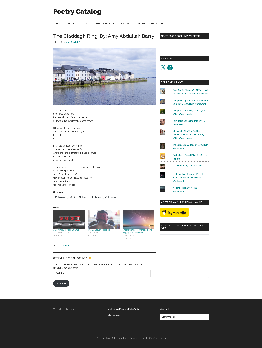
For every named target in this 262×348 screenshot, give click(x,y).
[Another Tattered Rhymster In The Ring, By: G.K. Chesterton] (138, 219)
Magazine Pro (120, 338)
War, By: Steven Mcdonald (99, 230)
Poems (66, 245)
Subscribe (61, 283)
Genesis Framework (138, 338)
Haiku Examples (113, 315)
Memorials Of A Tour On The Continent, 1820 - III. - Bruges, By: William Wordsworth (189, 135)
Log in (163, 338)
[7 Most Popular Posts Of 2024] (69, 219)
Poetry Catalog (77, 11)
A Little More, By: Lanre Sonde (187, 165)
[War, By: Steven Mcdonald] (104, 219)
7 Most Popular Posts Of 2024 (66, 230)
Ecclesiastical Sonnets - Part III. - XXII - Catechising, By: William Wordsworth (189, 177)
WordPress (154, 338)
